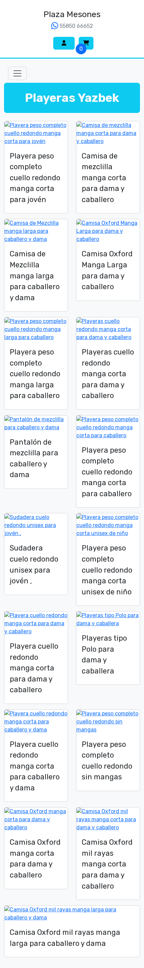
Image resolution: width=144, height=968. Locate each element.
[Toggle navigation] (17, 73)
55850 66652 (75, 26)
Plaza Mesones (72, 14)
